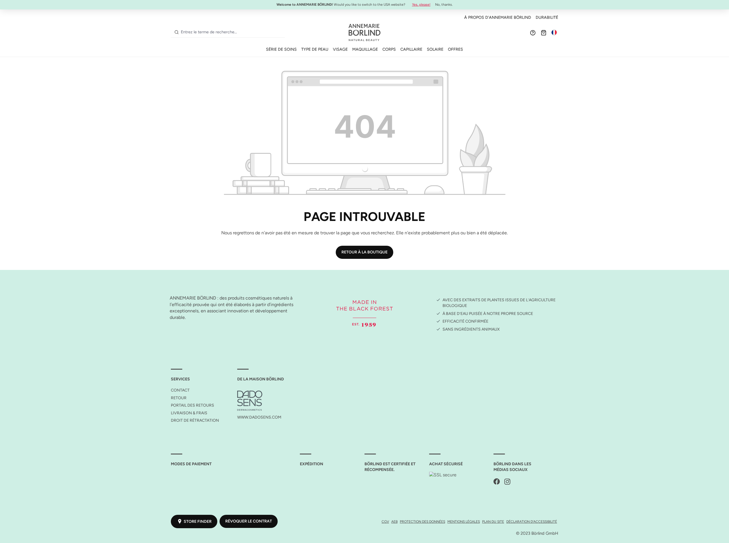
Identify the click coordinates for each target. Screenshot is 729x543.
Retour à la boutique (364, 252)
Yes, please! (421, 5)
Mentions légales (463, 521)
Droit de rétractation (195, 420)
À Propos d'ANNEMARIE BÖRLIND (497, 17)
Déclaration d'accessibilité (531, 521)
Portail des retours (192, 405)
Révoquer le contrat (248, 521)
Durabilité (547, 17)
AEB (394, 521)
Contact (180, 390)
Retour (179, 398)
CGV (385, 521)
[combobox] (232, 32)
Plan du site (493, 521)
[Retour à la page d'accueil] (364, 32)
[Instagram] (507, 482)
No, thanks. (444, 5)
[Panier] (543, 32)
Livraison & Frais (189, 413)
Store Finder (198, 521)
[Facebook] (496, 482)
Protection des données (422, 521)
